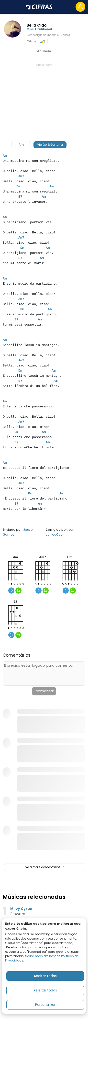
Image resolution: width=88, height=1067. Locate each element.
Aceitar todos (45, 975)
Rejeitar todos (45, 990)
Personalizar (45, 1004)
